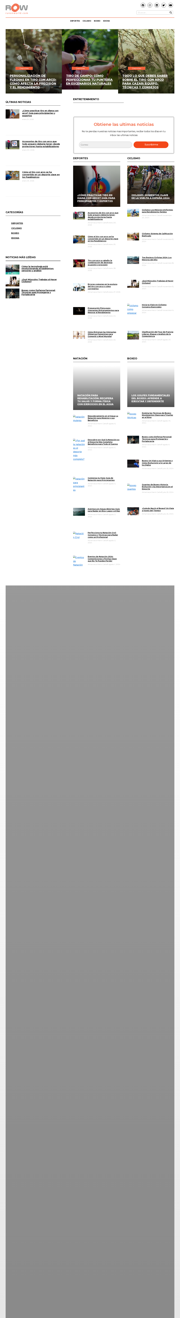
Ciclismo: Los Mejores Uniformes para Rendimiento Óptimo (157, 211)
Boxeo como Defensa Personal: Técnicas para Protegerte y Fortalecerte (157, 439)
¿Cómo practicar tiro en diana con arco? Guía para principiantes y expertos (40, 113)
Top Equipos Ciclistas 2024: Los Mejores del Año (157, 258)
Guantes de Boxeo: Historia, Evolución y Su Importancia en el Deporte (157, 487)
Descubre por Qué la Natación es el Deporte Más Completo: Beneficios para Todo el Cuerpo (103, 442)
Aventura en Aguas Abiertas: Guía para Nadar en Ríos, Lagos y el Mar (104, 510)
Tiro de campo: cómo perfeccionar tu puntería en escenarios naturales (89, 79)
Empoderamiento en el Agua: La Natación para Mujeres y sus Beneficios (103, 418)
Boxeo (97, 21)
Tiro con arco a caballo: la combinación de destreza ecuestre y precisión (100, 262)
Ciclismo (87, 21)
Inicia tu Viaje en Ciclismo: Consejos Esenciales (154, 306)
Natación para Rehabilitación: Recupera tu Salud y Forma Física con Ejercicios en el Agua (95, 399)
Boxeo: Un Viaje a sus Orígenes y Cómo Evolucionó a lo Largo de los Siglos (157, 463)
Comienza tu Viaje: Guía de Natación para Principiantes (101, 479)
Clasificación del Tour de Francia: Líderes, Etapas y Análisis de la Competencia (157, 334)
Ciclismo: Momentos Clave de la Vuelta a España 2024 (150, 196)
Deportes (75, 21)
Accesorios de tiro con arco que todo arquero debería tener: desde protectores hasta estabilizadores (41, 144)
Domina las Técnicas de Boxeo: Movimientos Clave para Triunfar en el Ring (157, 415)
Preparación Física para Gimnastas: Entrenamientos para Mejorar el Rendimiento (103, 310)
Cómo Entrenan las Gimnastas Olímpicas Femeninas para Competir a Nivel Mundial (102, 334)
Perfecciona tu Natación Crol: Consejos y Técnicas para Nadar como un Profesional (103, 535)
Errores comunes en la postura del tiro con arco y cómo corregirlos (102, 286)
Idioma (106, 21)
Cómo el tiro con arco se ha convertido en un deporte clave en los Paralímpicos (41, 174)
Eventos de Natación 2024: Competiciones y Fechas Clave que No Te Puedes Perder (102, 559)
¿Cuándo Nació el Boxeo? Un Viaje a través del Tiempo (158, 509)
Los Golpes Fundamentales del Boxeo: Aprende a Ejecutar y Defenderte (150, 398)
